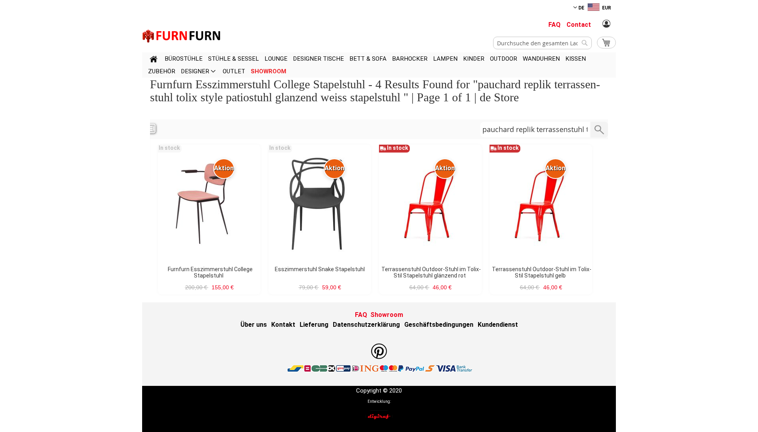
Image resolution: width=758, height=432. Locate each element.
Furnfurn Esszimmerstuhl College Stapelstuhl (210, 272)
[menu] (379, 65)
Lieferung (314, 324)
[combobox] (542, 43)
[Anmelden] (606, 24)
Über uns (253, 324)
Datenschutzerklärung (366, 324)
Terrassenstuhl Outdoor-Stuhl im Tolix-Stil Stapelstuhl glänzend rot (431, 272)
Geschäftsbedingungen (438, 324)
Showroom (386, 314)
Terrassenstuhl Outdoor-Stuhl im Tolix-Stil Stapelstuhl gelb (541, 272)
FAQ (554, 24)
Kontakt (283, 324)
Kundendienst (498, 324)
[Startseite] (153, 60)
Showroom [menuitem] (268, 71)
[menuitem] (183, 58)
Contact (579, 24)
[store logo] (181, 36)
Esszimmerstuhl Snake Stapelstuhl (320, 269)
